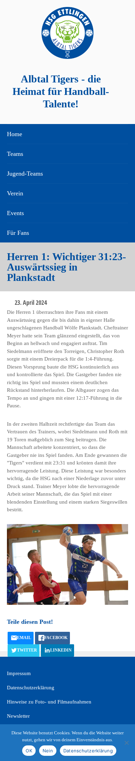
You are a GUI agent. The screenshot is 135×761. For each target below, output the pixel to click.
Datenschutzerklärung (30, 687)
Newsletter (18, 716)
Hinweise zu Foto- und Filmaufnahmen (49, 702)
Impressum (19, 673)
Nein (48, 750)
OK (29, 750)
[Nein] (126, 742)
